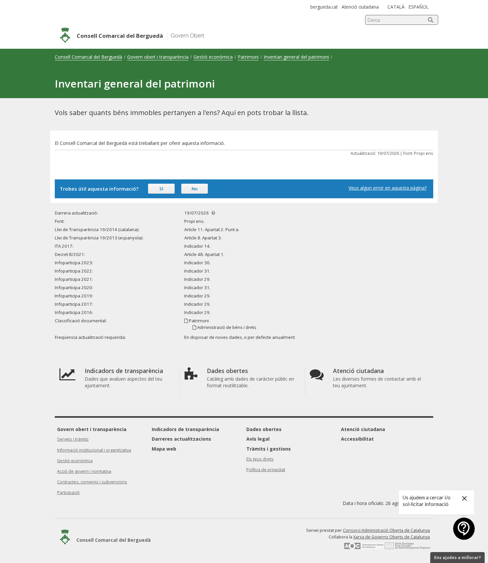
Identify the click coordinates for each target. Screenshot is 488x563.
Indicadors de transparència (185, 429)
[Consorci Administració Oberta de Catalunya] (364, 548)
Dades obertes (264, 429)
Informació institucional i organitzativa (94, 450)
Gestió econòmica (213, 57)
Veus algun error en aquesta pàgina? (388, 188)
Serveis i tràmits (73, 439)
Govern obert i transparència (158, 57)
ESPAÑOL (419, 7)
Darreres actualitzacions (181, 439)
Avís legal (258, 439)
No (195, 189)
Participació (68, 492)
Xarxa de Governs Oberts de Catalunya (391, 537)
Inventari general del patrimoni (296, 57)
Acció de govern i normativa (84, 471)
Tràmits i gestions (268, 449)
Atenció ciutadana (360, 7)
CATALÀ (396, 7)
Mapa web (164, 449)
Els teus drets (260, 459)
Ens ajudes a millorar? (457, 557)
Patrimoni (248, 57)
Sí (161, 189)
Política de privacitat (265, 469)
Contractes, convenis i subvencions (92, 482)
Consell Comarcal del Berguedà (88, 57)
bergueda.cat (324, 7)
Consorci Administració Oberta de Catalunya (386, 530)
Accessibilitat (357, 439)
